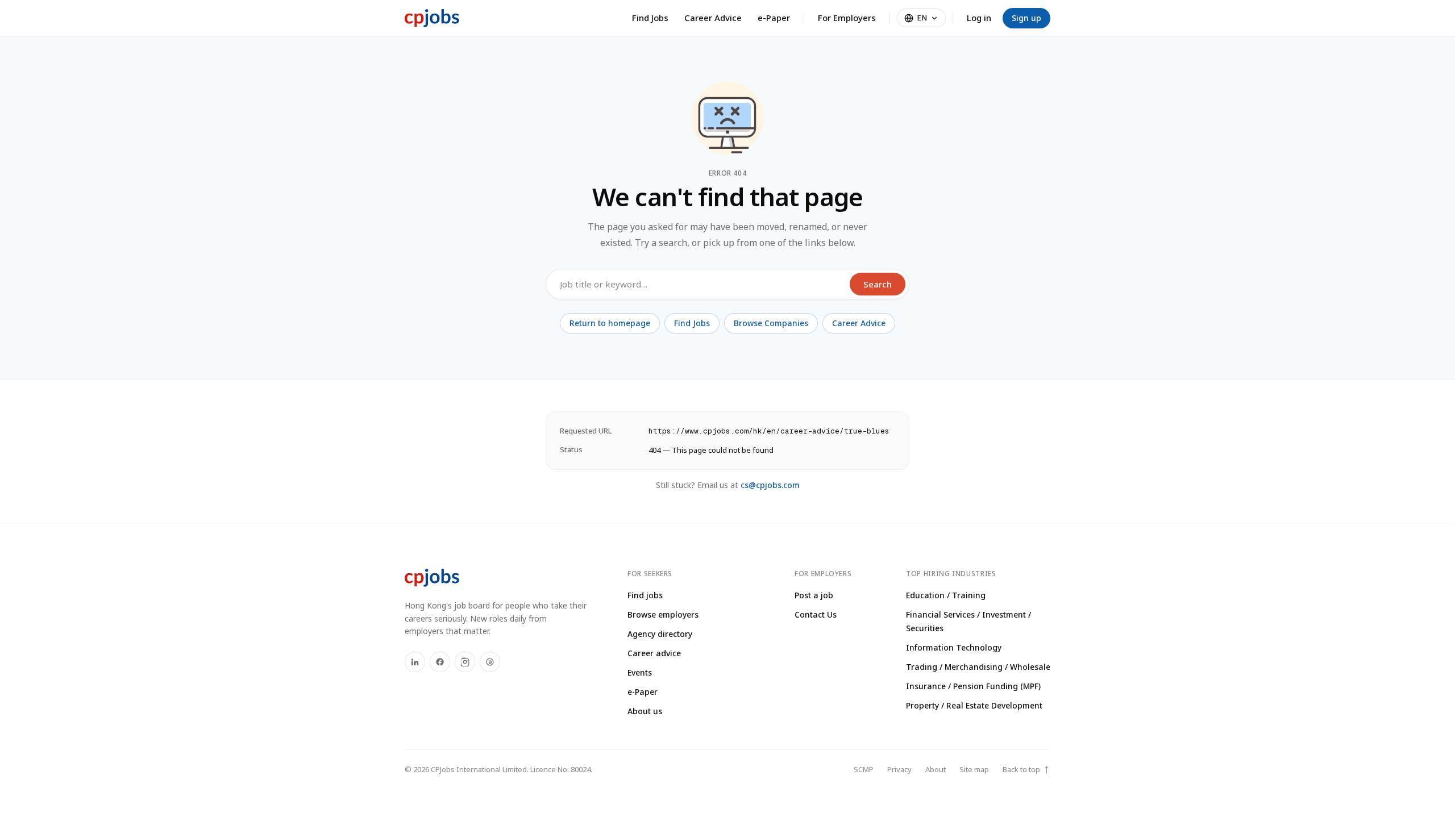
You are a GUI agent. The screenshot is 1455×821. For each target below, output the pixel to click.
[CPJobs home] (432, 18)
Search (877, 284)
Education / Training (946, 595)
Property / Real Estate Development (974, 705)
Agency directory (659, 633)
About (935, 769)
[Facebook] (440, 662)
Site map (974, 769)
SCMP (864, 769)
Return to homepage (609, 323)
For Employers (847, 17)
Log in (979, 17)
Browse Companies (771, 323)
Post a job (814, 595)
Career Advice (713, 17)
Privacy (899, 769)
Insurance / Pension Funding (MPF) (973, 686)
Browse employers (663, 614)
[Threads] (490, 662)
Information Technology (953, 647)
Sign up (1026, 17)
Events (639, 672)
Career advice (654, 653)
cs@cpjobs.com (770, 485)
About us (644, 711)
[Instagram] (465, 662)
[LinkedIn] (415, 662)
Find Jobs (650, 17)
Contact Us (816, 614)
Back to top (1026, 769)
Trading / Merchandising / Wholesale (978, 666)
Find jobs (645, 595)
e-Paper (774, 17)
